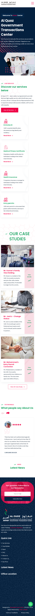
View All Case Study (16, 387)
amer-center (23, 609)
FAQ (3, 552)
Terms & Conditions (12, 613)
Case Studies (6, 546)
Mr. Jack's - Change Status (12, 317)
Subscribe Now (17, 499)
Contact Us (5, 558)
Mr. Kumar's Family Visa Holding (12, 271)
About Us (5, 555)
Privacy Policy (25, 613)
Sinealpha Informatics (17, 607)
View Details (29, 276)
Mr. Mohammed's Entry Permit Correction (11, 364)
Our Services (6, 543)
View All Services (8, 110)
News (4, 549)
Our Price (5, 561)
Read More (7, 136)
